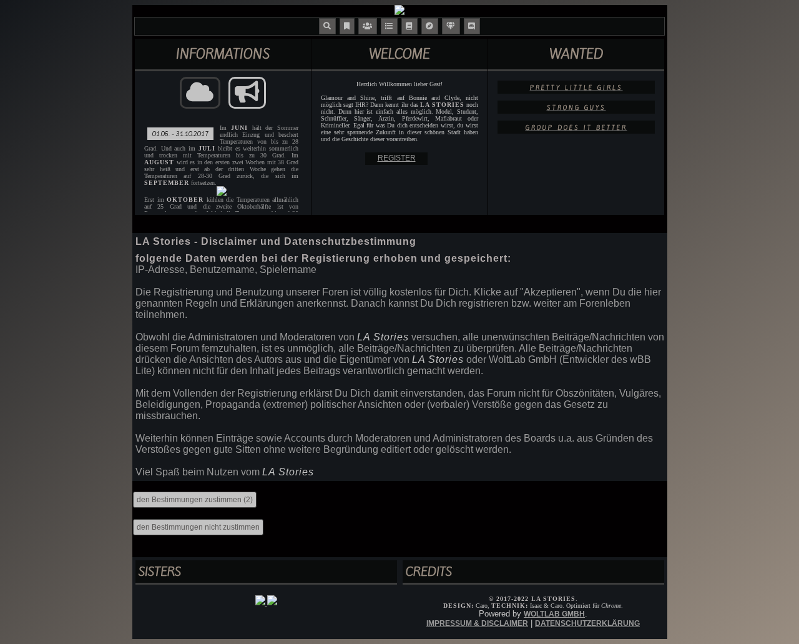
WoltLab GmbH (554, 614)
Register (397, 158)
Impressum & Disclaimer (477, 623)
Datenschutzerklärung (587, 623)
